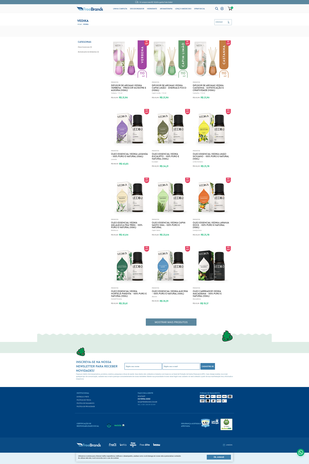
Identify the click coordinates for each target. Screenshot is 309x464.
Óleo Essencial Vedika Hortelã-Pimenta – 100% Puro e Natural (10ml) (129, 293)
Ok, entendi (219, 457)
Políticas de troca (84, 400)
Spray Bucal (199, 9)
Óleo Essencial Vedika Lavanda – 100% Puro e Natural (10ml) (129, 155)
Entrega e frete (83, 397)
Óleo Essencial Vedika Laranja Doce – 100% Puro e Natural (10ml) (211, 225)
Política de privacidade (86, 407)
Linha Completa (120, 9)
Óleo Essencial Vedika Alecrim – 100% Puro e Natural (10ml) (170, 292)
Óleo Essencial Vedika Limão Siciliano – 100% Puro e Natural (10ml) (211, 156)
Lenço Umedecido (183, 9)
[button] (223, 22)
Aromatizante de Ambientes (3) (88, 52)
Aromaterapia (166, 9)
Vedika (85, 24)
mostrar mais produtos (171, 322)
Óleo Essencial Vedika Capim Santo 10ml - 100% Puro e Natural (168, 225)
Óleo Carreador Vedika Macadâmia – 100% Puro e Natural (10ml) (207, 293)
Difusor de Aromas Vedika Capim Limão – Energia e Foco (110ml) (169, 87)
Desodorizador (137, 9)
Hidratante (152, 9)
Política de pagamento (85, 403)
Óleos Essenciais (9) (85, 47)
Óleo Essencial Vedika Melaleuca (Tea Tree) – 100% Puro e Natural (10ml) (126, 225)
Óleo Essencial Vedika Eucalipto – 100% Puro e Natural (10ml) (165, 156)
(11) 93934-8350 (144, 397)
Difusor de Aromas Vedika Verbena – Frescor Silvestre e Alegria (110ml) (128, 87)
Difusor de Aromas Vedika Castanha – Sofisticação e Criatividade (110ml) (208, 87)
